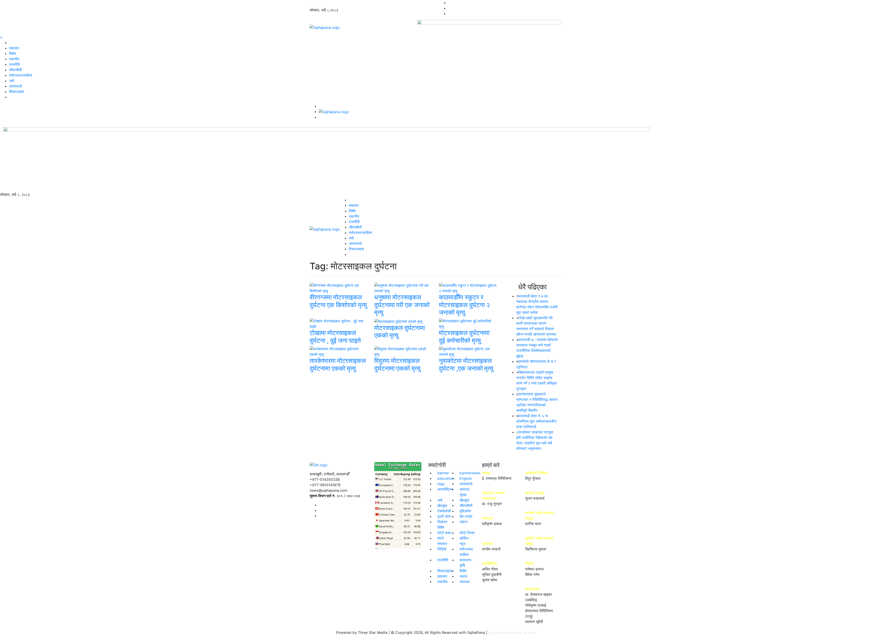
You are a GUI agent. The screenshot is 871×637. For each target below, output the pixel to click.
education (445, 478)
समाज (463, 576)
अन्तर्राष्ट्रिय (445, 489)
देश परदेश (466, 516)
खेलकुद (464, 500)
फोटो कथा (444, 532)
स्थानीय (14, 59)
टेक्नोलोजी (444, 511)
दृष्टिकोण (465, 511)
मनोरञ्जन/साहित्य (20, 75)
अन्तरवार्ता (15, 86)
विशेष (12, 53)
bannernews (470, 473)
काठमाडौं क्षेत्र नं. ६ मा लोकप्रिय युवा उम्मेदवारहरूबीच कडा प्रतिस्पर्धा (536, 421)
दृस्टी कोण (444, 516)
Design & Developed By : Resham (511, 633)
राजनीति (14, 64)
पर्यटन (463, 522)
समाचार (14, 48)
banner (443, 473)
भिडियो (441, 549)
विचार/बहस (16, 91)
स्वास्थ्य (465, 581)
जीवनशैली (15, 70)
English (466, 478)
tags (441, 483)
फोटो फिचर (467, 532)
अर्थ (11, 80)
